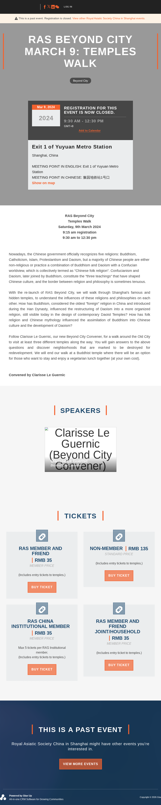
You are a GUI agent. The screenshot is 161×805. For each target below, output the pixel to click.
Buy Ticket (42, 587)
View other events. (108, 18)
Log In (68, 7)
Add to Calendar (90, 130)
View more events (80, 764)
